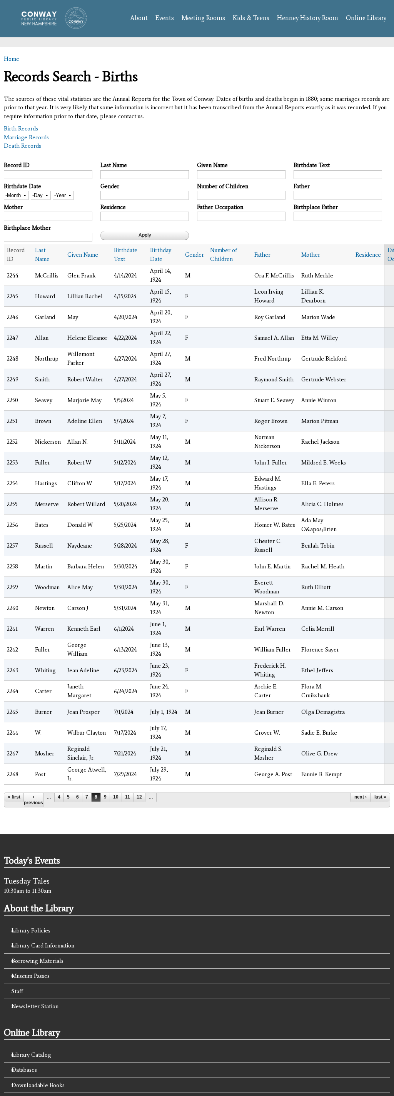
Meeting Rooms (203, 18)
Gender (109, 186)
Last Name (113, 165)
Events (164, 18)
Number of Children (222, 186)
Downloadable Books (38, 1085)
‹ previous (33, 799)
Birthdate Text (312, 165)
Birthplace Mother (27, 227)
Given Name (212, 165)
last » (380, 797)
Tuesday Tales (27, 880)
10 (116, 797)
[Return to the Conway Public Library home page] (51, 25)
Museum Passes (31, 975)
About (139, 18)
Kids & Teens (251, 18)
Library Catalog (31, 1054)
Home (11, 58)
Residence (113, 207)
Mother (13, 207)
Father (302, 186)
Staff (17, 991)
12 (139, 797)
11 (127, 797)
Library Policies (31, 930)
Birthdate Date (22, 186)
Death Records (22, 145)
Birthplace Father (316, 207)
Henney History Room (307, 18)
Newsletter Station (35, 1006)
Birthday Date (160, 254)
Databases (24, 1069)
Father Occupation (220, 207)
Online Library (366, 18)
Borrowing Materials (37, 960)
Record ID (17, 165)
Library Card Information (43, 945)
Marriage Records (26, 137)
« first (14, 797)
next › (360, 797)
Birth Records (21, 128)
